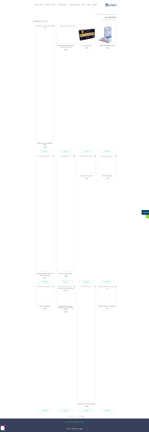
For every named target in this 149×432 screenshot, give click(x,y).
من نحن (53, 5)
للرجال (88, 5)
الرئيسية (94, 5)
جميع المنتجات (62, 5)
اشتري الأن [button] (107, 151)
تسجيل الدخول (39, 5)
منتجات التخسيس (74, 5)
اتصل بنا (47, 5)
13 (71, 416)
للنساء (83, 5)
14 (68, 416)
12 (73, 416)
